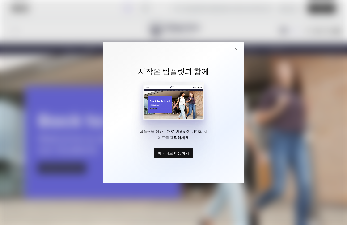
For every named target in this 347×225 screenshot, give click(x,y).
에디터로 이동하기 (173, 153)
